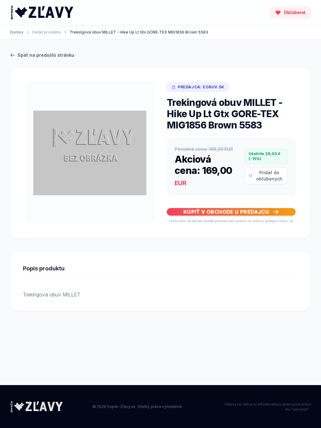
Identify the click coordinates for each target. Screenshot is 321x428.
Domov (17, 32)
